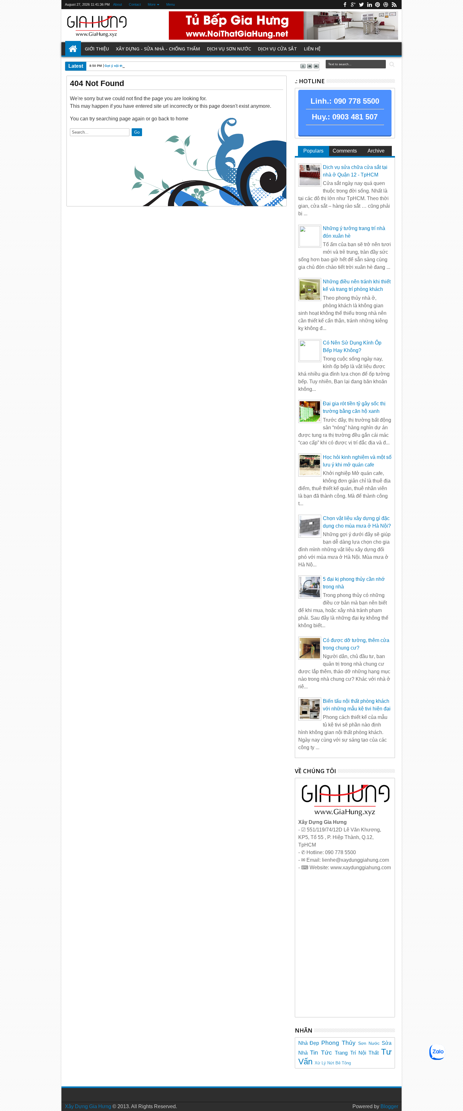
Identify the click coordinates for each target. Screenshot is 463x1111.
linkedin (369, 4)
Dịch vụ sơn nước (229, 49)
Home (73, 49)
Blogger (389, 1106)
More (152, 4)
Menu (170, 4)
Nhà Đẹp (308, 1043)
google (353, 4)
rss (394, 4)
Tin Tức (321, 1052)
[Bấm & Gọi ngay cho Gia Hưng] (345, 814)
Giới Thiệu (97, 49)
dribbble (386, 4)
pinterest (378, 4)
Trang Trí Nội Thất (357, 1053)
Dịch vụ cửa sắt (277, 49)
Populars (313, 150)
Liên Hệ (312, 49)
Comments (345, 150)
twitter (361, 4)
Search (391, 64)
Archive (376, 150)
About (117, 4)
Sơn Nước (369, 1043)
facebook (345, 4)
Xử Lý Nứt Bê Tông (333, 1063)
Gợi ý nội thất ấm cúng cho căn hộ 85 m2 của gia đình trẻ (149, 65)
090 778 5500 (356, 101)
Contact (135, 4)
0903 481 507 (355, 117)
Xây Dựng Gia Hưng (88, 1106)
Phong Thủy (338, 1042)
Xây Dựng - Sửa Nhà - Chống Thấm (158, 49)
